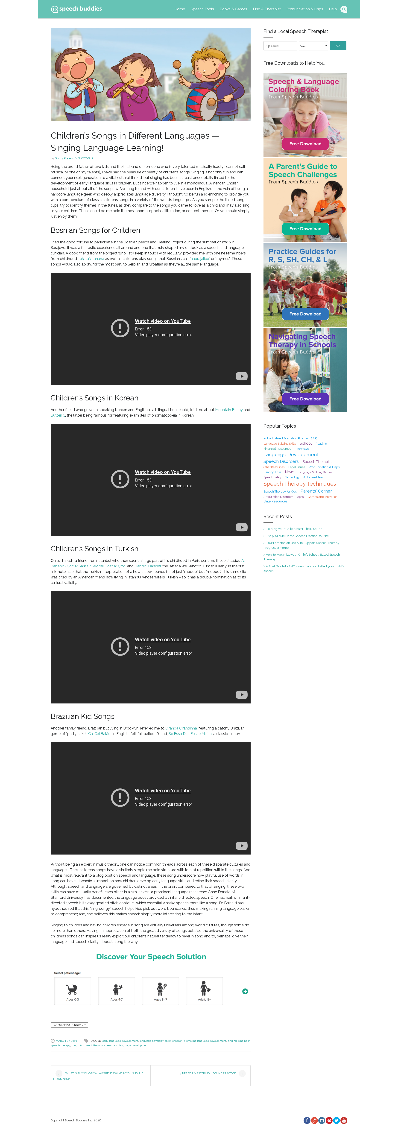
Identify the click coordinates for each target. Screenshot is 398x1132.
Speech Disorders (281, 461)
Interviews (302, 448)
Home (179, 9)
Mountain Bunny (229, 410)
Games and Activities (322, 497)
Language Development (291, 454)
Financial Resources (277, 448)
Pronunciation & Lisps (305, 9)
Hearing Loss (272, 472)
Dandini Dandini (148, 566)
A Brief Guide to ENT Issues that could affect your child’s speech (303, 568)
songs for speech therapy (87, 1045)
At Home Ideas (313, 477)
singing (232, 1040)
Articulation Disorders (278, 497)
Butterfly (58, 415)
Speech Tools (202, 9)
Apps (300, 497)
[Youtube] (343, 1120)
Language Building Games (69, 1025)
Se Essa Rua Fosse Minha (190, 734)
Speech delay (272, 477)
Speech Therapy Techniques (299, 483)
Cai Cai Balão (99, 734)
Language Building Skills (279, 443)
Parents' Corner (316, 491)
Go (338, 45)
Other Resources (273, 467)
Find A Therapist (267, 9)
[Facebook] (306, 1120)
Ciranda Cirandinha (181, 728)
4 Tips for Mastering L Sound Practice (212, 1073)
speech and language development (126, 1045)
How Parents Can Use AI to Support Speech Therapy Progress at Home (301, 545)
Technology (292, 477)
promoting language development (205, 1040)
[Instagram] (321, 1120)
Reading (321, 443)
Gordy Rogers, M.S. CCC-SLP (74, 158)
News (290, 472)
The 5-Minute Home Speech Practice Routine (297, 536)
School (306, 443)
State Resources (275, 501)
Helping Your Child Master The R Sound (294, 529)
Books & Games (233, 9)
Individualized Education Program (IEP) (290, 438)
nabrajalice (200, 259)
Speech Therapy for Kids (280, 491)
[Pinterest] (329, 1120)
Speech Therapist (317, 461)
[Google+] (314, 1120)
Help (333, 9)
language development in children (161, 1040)
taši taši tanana (91, 259)
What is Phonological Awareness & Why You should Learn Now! (98, 1076)
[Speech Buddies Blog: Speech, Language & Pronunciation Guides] (76, 8)
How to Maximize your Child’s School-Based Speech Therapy (301, 557)
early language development (120, 1040)
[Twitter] (336, 1120)
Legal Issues (296, 467)
